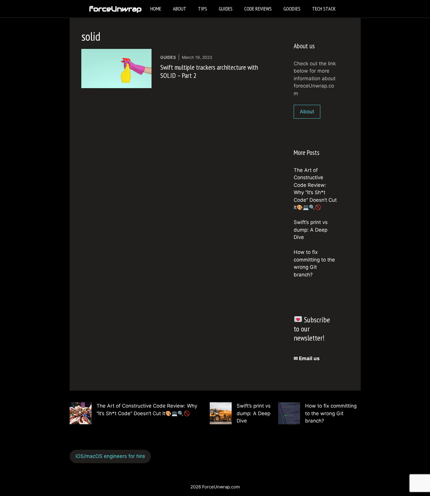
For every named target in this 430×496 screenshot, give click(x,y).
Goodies (291, 8)
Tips (202, 8)
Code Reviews (258, 8)
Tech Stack (324, 8)
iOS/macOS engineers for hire (110, 456)
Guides (226, 8)
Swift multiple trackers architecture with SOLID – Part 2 (209, 71)
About (179, 8)
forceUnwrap (115, 8)
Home (155, 8)
